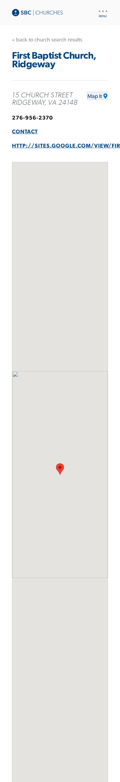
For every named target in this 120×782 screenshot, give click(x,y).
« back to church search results (47, 40)
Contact (25, 132)
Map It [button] (94, 96)
